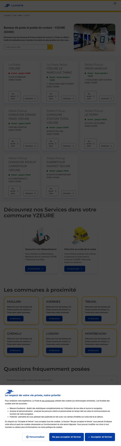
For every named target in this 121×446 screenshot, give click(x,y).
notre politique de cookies (51, 427)
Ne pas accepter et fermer (66, 437)
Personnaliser (37, 437)
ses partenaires (48, 401)
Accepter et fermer (101, 437)
